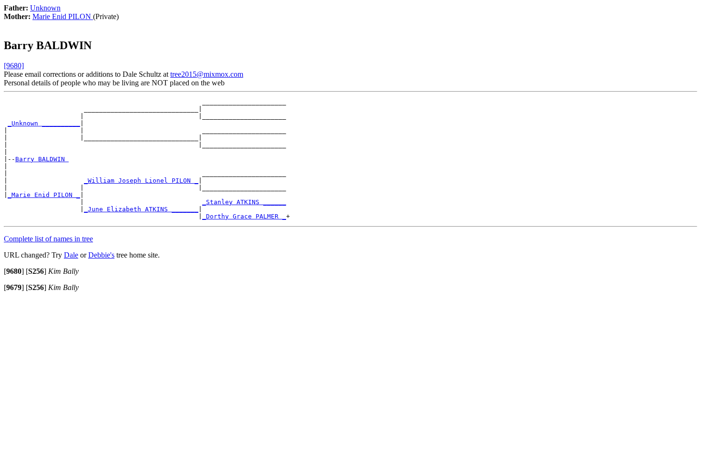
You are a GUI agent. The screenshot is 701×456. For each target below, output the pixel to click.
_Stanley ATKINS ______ (244, 202)
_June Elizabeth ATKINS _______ (141, 209)
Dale (71, 255)
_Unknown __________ (44, 123)
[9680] (14, 66)
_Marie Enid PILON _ (44, 194)
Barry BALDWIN (42, 159)
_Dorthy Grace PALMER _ (244, 216)
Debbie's (101, 255)
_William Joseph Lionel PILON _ (141, 180)
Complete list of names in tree (48, 239)
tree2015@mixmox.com (206, 74)
